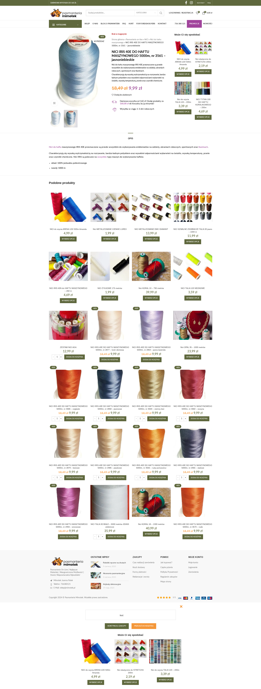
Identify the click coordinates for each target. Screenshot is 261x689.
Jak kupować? (166, 563)
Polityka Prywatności (169, 572)
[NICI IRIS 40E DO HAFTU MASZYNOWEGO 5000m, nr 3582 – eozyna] (192, 384)
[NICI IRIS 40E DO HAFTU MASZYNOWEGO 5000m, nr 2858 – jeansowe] (109, 384)
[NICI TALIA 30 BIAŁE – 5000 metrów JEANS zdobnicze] (109, 502)
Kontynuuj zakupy (117, 626)
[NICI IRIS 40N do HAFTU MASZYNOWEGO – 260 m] (68, 266)
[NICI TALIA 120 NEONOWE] (192, 266)
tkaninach (203, 147)
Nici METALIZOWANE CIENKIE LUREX (110, 229)
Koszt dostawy (139, 567)
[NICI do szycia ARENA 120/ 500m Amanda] (183, 48)
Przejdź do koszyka (143, 626)
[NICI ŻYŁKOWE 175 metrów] (109, 266)
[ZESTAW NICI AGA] (68, 325)
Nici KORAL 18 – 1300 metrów (151, 524)
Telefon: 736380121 (62, 584)
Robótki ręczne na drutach (114, 563)
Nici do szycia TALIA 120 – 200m (165, 670)
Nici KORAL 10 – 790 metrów (151, 288)
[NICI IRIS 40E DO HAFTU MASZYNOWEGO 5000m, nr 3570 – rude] (192, 502)
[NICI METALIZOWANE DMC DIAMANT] (151, 207)
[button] (74, 357)
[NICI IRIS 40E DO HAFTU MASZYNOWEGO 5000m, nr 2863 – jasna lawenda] (151, 325)
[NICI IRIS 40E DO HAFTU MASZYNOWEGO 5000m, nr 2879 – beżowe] (68, 443)
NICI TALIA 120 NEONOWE (193, 288)
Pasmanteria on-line (134, 40)
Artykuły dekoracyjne (112, 584)
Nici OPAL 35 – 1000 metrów (192, 347)
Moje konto (193, 563)
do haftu (57, 147)
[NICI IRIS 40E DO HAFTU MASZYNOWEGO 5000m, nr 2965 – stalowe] (192, 443)
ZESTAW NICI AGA (68, 347)
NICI (146, 40)
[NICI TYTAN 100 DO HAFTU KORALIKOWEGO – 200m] (203, 88)
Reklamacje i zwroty (141, 577)
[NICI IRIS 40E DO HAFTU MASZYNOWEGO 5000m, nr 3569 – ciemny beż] (151, 384)
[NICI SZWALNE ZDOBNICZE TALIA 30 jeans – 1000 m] (192, 207)
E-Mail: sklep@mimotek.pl (64, 588)
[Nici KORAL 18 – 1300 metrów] (151, 502)
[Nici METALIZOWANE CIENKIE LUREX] (109, 207)
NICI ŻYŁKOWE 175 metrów (110, 288)
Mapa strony (165, 582)
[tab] (130, 137)
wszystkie (102, 157)
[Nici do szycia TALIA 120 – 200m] (183, 88)
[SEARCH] (161, 13)
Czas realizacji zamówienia (143, 563)
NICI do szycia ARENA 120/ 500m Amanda (183, 62)
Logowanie (192, 567)
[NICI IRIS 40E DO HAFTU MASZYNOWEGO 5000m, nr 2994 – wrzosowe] (68, 502)
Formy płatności (139, 572)
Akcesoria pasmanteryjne (114, 573)
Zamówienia (193, 572)
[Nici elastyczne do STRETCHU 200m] (203, 48)
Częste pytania (166, 567)
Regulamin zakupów (168, 577)
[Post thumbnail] (96, 564)
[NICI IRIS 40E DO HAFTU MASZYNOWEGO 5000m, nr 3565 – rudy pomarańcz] (151, 443)
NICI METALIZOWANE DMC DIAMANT (151, 229)
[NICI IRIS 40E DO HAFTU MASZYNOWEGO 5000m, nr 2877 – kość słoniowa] (109, 325)
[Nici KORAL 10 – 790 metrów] (151, 266)
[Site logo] (66, 13)
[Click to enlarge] (54, 103)
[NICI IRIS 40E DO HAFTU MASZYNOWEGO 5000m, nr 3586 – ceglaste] (68, 384)
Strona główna (118, 40)
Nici (51, 147)
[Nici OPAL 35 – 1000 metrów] (192, 325)
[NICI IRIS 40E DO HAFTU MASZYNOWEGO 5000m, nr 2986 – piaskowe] (109, 443)
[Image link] (67, 561)
